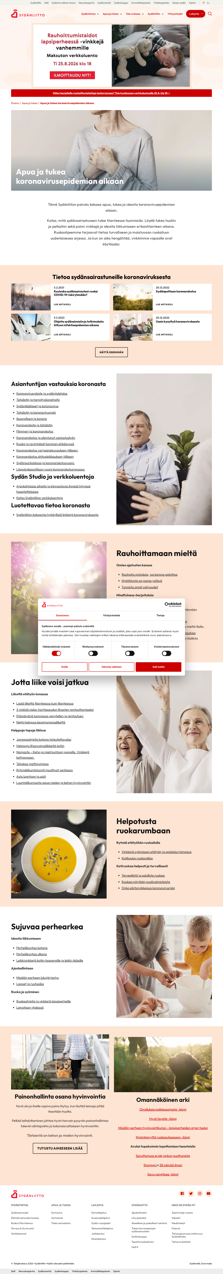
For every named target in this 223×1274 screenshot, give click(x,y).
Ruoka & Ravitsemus (22, 1223)
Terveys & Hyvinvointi (22, 1228)
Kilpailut (176, 1217)
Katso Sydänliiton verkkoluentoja (39, 498)
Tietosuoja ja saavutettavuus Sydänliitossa (187, 1235)
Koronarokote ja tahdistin (34, 425)
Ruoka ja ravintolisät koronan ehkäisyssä (45, 444)
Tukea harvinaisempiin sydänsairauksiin (144, 1230)
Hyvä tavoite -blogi (163, 1119)
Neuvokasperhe (86, 2)
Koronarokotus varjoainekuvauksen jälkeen (47, 450)
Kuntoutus (56, 1212)
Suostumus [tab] (62, 615)
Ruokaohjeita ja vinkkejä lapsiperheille (43, 1001)
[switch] (93, 653)
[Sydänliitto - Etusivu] (27, 1194)
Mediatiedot (178, 1223)
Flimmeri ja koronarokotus (34, 431)
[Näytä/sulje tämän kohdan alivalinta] (98, 14)
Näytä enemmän (112, 352)
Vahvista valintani (111, 667)
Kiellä (64, 667)
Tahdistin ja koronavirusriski (36, 412)
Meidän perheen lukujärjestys (37, 978)
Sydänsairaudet (19, 1212)
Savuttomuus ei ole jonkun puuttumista (163, 1156)
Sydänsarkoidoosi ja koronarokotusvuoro (45, 463)
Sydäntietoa (88, 13)
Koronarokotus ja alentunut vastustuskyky (45, 438)
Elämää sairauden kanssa (25, 1217)
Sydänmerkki (104, 2)
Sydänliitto (36, 2)
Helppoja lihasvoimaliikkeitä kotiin (40, 746)
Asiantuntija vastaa (182, 1212)
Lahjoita (194, 13)
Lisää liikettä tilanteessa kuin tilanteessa (44, 703)
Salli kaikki (158, 667)
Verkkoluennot (18, 1233)
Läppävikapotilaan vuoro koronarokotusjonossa (50, 469)
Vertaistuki (57, 1217)
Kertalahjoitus (98, 1212)
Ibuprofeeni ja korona (31, 419)
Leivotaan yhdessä (30, 1007)
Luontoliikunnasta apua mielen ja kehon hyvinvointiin (53, 783)
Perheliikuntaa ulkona (31, 954)
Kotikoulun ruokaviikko (137, 858)
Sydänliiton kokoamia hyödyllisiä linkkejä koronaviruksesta (57, 515)
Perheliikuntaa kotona (32, 948)
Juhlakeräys (97, 1233)
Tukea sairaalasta (61, 1223)
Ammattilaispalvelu (140, 2)
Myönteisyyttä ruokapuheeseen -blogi (163, 1137)
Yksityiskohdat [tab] (111, 615)
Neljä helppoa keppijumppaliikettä (40, 722)
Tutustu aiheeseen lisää (60, 1148)
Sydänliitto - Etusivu (37, 14)
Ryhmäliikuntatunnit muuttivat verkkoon (44, 770)
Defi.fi (135, 1247)
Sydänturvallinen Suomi (63, 2)
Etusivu (15, 103)
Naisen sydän (179, 2)
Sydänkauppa (121, 2)
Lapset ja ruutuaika (30, 984)
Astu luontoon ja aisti (31, 776)
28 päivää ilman (170, 1165)
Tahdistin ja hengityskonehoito (38, 400)
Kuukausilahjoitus (100, 1217)
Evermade (206, 1263)
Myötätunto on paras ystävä (142, 581)
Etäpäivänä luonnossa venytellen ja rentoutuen (49, 716)
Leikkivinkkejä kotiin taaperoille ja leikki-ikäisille (49, 960)
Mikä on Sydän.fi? (183, 1205)
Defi (46, 2)
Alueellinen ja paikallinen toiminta (149, 1223)
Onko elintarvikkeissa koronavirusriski (148, 888)
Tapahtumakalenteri (143, 1241)
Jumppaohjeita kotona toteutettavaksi (43, 739)
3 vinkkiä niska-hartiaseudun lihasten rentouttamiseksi (55, 710)
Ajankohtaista (139, 1212)
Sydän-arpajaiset (101, 1223)
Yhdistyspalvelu (161, 2)
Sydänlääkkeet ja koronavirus (37, 406)
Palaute (176, 1228)
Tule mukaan (133, 13)
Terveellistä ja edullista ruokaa (143, 875)
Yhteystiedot (175, 13)
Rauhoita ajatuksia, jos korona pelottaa (149, 574)
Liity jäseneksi (139, 1217)
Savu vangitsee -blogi (162, 1174)
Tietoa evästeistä (181, 1241)
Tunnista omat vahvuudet (140, 587)
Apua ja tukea (111, 13)
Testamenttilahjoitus (102, 1228)
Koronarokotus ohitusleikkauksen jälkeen (45, 456)
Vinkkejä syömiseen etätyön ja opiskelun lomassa (156, 852)
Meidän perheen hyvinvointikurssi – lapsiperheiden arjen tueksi (163, 1128)
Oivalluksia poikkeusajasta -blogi (162, 1109)
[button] (210, 14)
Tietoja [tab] (160, 615)
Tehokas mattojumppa (32, 764)
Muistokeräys (98, 1238)
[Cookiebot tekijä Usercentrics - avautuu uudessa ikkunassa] (167, 604)
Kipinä (192, 2)
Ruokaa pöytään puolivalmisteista (146, 882)
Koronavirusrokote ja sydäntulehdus (41, 393)
